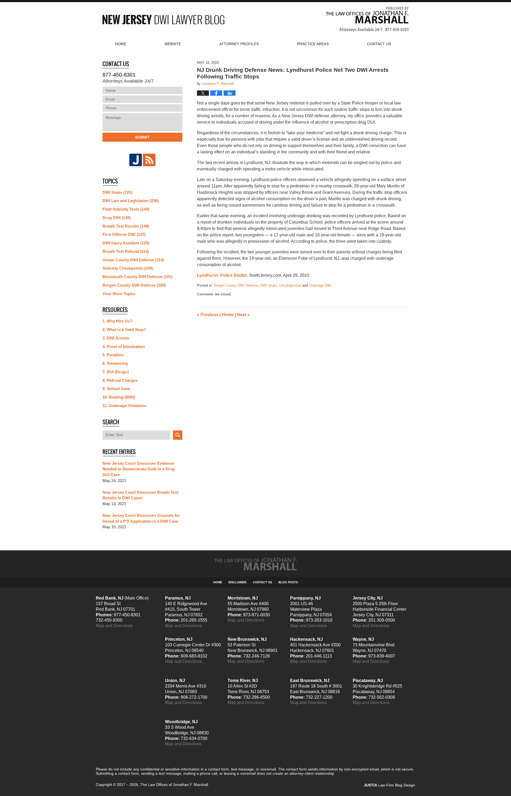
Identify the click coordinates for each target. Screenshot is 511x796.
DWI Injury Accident (125, 243)
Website (172, 44)
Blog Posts (288, 582)
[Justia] (135, 160)
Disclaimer (237, 582)
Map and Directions (114, 625)
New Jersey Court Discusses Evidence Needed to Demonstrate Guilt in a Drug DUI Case (138, 469)
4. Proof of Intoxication (123, 346)
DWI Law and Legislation (130, 200)
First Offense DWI (124, 234)
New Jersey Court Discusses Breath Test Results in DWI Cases (140, 495)
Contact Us (262, 582)
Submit (142, 137)
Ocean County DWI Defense (133, 260)
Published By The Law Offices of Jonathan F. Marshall (367, 19)
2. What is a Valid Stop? (124, 329)
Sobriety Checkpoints (127, 268)
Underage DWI (320, 285)
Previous (208, 314)
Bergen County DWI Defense (236, 285)
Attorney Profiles (239, 44)
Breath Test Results (125, 226)
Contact (379, 44)
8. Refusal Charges (120, 380)
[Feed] (149, 160)
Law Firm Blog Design (389, 785)
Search (177, 435)
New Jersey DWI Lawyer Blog (163, 19)
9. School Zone (116, 388)
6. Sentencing (115, 363)
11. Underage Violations (124, 405)
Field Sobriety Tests (125, 209)
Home (120, 44)
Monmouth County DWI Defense (137, 276)
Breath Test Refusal (125, 251)
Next (243, 314)
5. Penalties (113, 355)
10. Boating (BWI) (118, 397)
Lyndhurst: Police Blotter (222, 275)
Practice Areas (313, 44)
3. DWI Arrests (115, 338)
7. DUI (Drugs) (115, 372)
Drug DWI (116, 217)
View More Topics (118, 293)
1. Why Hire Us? (117, 321)
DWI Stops (268, 285)
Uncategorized (290, 285)
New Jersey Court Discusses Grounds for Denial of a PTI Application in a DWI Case (141, 518)
